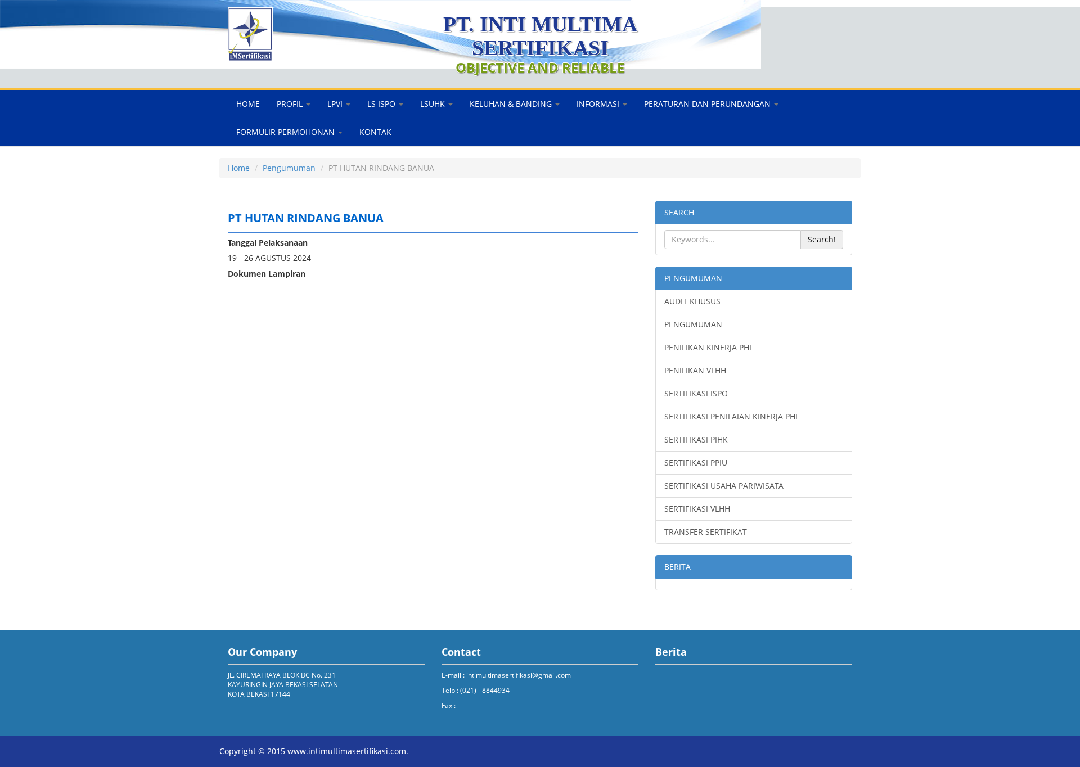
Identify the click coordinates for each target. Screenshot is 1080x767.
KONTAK (375, 132)
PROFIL (291, 103)
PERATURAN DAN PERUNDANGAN (708, 103)
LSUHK (433, 103)
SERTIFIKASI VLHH (697, 508)
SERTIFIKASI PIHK (696, 439)
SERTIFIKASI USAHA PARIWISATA (724, 485)
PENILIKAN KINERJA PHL (708, 347)
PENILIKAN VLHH (695, 370)
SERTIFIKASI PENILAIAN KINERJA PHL (731, 416)
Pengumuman (289, 168)
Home (239, 168)
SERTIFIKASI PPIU (695, 462)
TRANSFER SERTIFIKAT (705, 531)
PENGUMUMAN (693, 278)
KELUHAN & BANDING (512, 103)
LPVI (336, 103)
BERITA (677, 566)
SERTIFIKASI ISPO (696, 393)
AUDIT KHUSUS (692, 301)
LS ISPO (382, 103)
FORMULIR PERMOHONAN (286, 132)
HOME (248, 103)
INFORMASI (599, 103)
